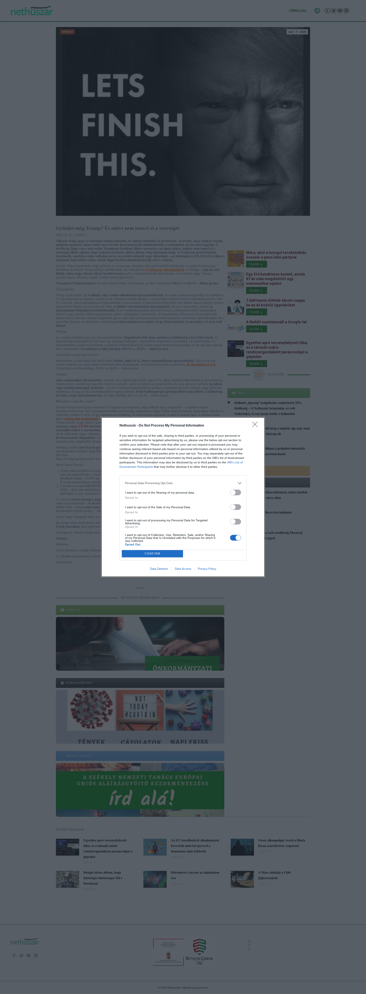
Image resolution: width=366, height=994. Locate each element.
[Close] (256, 426)
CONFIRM (152, 553)
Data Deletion (159, 568)
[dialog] (183, 497)
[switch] (235, 492)
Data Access (183, 568)
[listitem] (183, 483)
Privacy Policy (207, 568)
